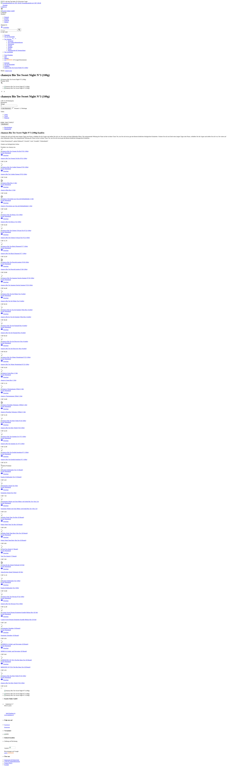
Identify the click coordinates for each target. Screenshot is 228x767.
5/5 (5, 60)
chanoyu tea (8, 70)
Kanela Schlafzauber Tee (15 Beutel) (11, 477)
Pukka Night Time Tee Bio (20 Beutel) (12, 524)
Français (6, 20)
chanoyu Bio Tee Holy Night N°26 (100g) (13, 428)
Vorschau (4, 155)
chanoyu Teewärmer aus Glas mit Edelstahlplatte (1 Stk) (16, 206)
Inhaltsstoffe (7, 129)
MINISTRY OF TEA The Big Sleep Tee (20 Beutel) (15, 667)
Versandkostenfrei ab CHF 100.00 (31, 3)
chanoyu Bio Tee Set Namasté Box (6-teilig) (13, 333)
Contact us (4, 7)
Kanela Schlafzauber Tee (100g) (10, 588)
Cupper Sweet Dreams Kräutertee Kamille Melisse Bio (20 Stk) (18, 619)
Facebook (7, 725)
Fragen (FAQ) (8, 763)
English (6, 18)
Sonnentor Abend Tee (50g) (8, 493)
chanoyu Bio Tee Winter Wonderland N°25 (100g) (15, 364)
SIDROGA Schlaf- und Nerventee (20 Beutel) (14, 651)
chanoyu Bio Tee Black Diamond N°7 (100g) (13, 253)
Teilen (6, 114)
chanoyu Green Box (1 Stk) (8, 380)
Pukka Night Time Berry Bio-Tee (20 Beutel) (13, 540)
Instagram (7, 727)
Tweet (6, 116)
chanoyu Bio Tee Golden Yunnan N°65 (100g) (14, 174)
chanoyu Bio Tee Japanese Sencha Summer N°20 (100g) (17, 285)
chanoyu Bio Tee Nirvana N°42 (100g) (12, 604)
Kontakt (4, 5)
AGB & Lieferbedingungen (12, 761)
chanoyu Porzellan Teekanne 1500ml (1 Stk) (13, 412)
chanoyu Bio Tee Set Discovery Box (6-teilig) (14, 348)
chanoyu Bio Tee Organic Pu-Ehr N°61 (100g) (14, 158)
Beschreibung (8, 127)
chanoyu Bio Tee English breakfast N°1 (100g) (14, 459)
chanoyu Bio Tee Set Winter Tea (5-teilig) (12, 301)
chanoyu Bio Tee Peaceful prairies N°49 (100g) (14, 269)
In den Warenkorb (6, 108)
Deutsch (6, 17)
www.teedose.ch (9, 715)
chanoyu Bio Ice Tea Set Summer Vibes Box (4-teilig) (16, 317)
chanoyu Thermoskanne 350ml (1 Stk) (11, 396)
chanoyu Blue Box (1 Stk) (8, 190)
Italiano (6, 22)
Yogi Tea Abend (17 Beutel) (9, 556)
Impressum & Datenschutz (11, 760)
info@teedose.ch (10, 713)
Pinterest (6, 118)
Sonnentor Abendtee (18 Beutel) (10, 635)
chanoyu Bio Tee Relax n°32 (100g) (11, 222)
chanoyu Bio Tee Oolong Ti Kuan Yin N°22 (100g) (15, 237)
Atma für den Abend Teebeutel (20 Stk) (12, 572)
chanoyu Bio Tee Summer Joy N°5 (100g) (12, 443)
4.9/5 (5, 753)
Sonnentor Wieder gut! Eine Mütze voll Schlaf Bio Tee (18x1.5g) (19, 508)
